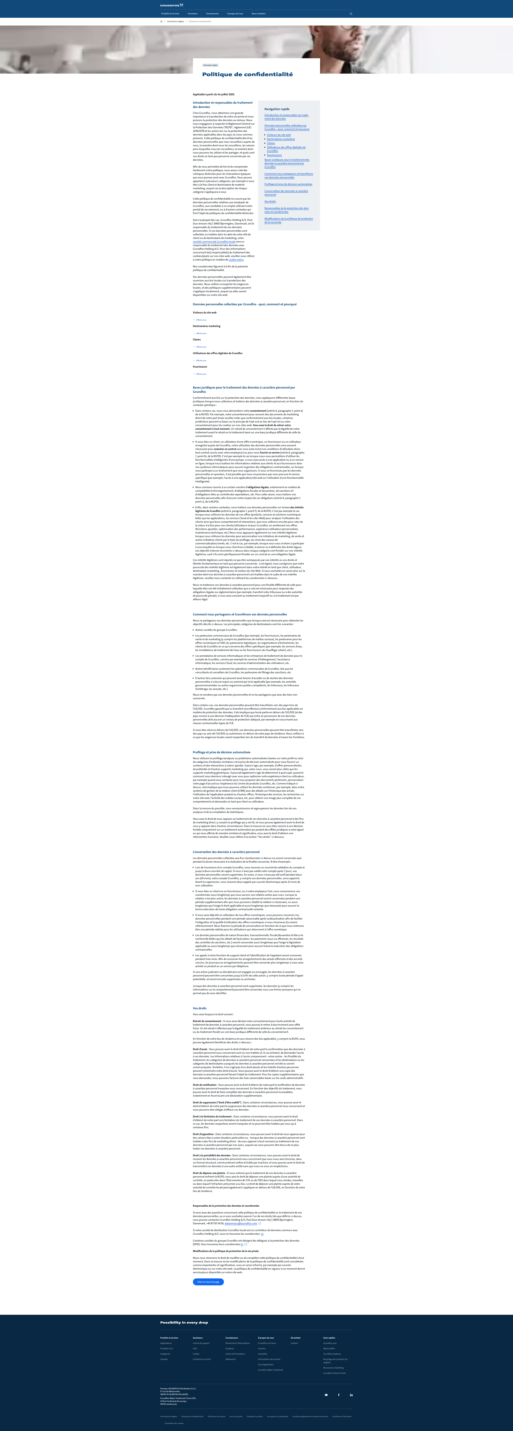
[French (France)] (161, 21)
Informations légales (168, 1416)
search (351, 14)
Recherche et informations (238, 1343)
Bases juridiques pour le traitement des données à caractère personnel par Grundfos (287, 163)
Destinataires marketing (281, 139)
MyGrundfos (329, 1348)
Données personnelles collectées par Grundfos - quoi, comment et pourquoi (287, 127)
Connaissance (232, 1337)
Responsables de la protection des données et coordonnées (287, 210)
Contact (294, 1343)
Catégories (165, 1353)
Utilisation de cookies (216, 1416)
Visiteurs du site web (279, 135)
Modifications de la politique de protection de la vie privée (289, 220)
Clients (271, 143)
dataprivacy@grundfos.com (241, 1223)
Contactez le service (202, 1359)
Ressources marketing (333, 1367)
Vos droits (270, 201)
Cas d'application (266, 1364)
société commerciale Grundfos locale (214, 241)
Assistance (198, 1337)
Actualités (262, 1353)
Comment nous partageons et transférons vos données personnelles (289, 175)
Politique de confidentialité (192, 1416)
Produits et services (169, 1337)
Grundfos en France (267, 1343)
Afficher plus (201, 320)
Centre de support (201, 1343)
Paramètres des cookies (174, 1423)
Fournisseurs (274, 155)
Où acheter (296, 1337)
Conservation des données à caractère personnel (286, 192)
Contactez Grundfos (255, 1416)
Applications (166, 1343)
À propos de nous (266, 1337)
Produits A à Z (166, 1348)
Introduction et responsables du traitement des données (287, 116)
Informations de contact (269, 1359)
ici (262, 1234)
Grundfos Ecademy (332, 1353)
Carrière (261, 1348)
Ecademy (230, 1348)
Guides (196, 1353)
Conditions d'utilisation (342, 1416)
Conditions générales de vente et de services (310, 1416)
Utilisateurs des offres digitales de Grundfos (286, 149)
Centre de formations (235, 1353)
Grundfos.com (330, 1343)
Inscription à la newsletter (277, 1416)
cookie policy (236, 259)
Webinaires (231, 1359)
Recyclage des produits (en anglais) (335, 1361)
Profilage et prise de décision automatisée (288, 184)
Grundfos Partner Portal (334, 1373)
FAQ (195, 1348)
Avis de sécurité (236, 1416)
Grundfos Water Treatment (270, 1369)
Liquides (164, 1359)
